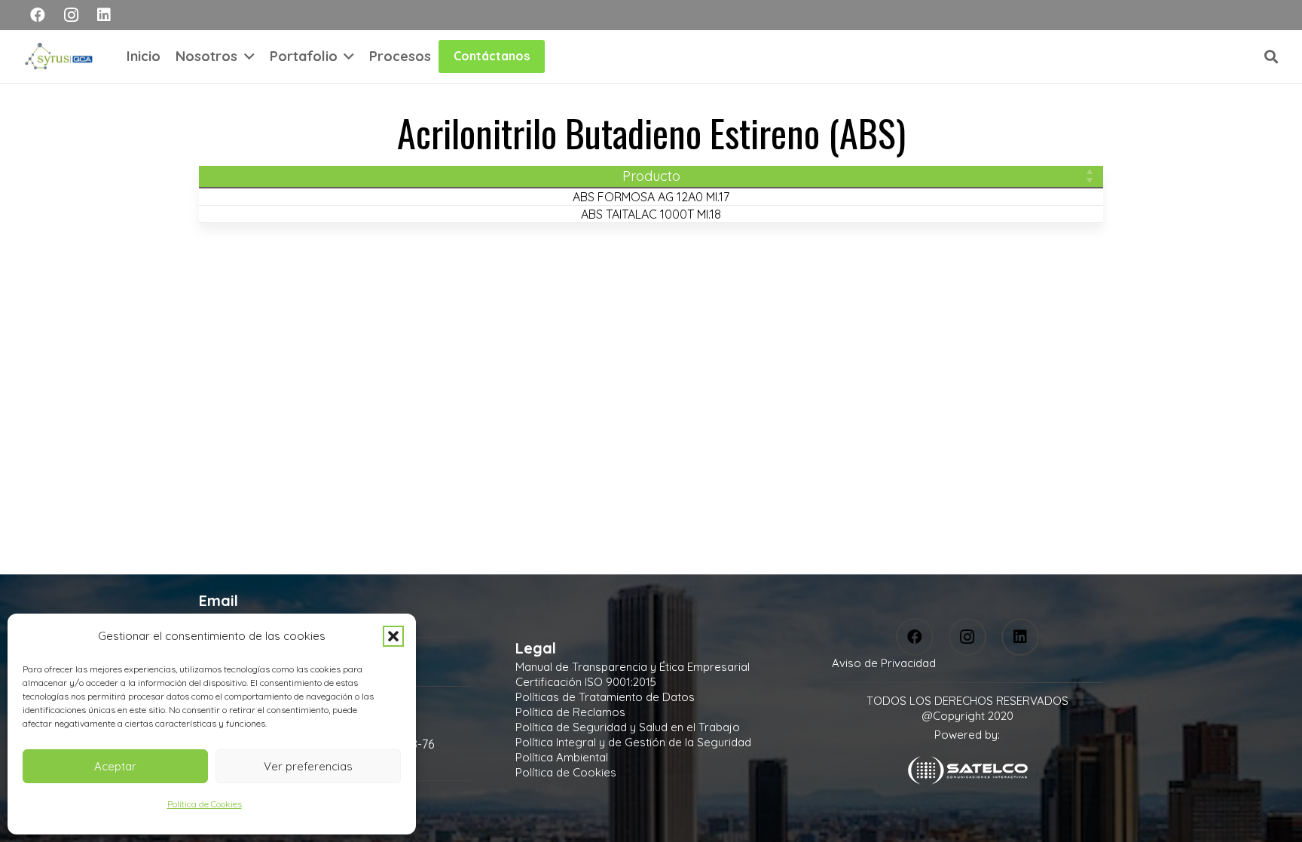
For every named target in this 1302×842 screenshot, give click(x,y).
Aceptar (115, 766)
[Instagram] (71, 15)
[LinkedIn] (104, 15)
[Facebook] (38, 15)
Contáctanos (492, 55)
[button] (393, 636)
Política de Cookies (204, 804)
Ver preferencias (308, 766)
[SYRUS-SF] (60, 56)
